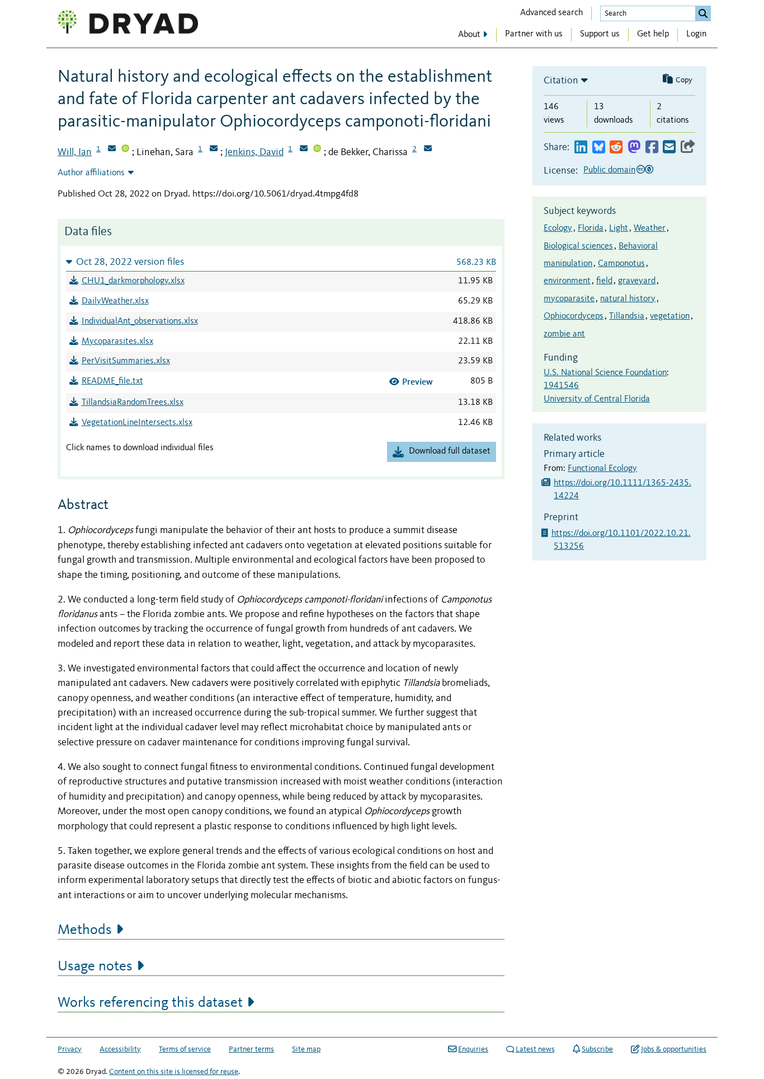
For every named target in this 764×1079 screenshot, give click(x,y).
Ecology (558, 228)
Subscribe (597, 1049)
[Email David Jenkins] (303, 149)
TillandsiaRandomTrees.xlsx (132, 402)
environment (567, 281)
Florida (590, 228)
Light (618, 228)
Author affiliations (91, 173)
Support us (600, 34)
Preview (417, 381)
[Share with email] (669, 147)
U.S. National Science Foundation (605, 372)
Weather (650, 228)
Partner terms (251, 1049)
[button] (281, 261)
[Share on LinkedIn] (580, 147)
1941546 (561, 385)
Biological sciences (578, 246)
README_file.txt (112, 381)
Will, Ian (75, 152)
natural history (627, 299)
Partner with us (534, 34)
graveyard (636, 281)
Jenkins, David (254, 152)
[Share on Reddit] (616, 147)
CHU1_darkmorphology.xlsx (133, 281)
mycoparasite (569, 299)
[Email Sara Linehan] (213, 149)
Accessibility (120, 1049)
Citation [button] (561, 81)
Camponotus (621, 263)
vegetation (670, 316)
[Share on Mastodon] (634, 147)
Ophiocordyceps (573, 316)
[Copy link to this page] (688, 147)
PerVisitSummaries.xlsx (126, 361)
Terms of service (185, 1049)
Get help (653, 34)
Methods (85, 930)
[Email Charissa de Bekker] (428, 149)
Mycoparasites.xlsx (117, 341)
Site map (306, 1049)
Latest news (535, 1049)
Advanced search (551, 12)
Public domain (609, 170)
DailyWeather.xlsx (115, 301)
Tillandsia (626, 316)
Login (696, 34)
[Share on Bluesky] (598, 147)
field (604, 281)
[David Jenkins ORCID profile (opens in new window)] (317, 149)
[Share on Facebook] (651, 147)
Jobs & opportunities (673, 1049)
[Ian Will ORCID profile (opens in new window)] (125, 149)
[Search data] (703, 13)
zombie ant (564, 334)
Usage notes (95, 966)
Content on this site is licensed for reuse (173, 1072)
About (469, 34)
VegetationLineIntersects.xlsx (137, 422)
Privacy (70, 1049)
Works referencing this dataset (150, 1003)
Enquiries (473, 1049)
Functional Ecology (602, 468)
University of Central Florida (597, 399)
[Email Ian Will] (112, 149)
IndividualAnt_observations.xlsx (140, 321)
